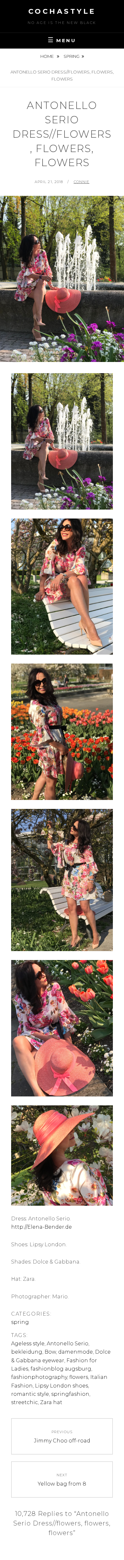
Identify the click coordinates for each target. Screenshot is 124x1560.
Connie (82, 182)
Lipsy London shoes (61, 1386)
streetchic (24, 1402)
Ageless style (28, 1344)
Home (47, 56)
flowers (78, 1377)
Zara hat (51, 1402)
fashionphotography (39, 1377)
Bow (50, 1352)
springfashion (70, 1394)
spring (71, 56)
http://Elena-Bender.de (41, 1227)
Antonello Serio (67, 1344)
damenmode (75, 1352)
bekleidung (26, 1352)
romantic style (30, 1394)
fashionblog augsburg (61, 1369)
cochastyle (62, 11)
